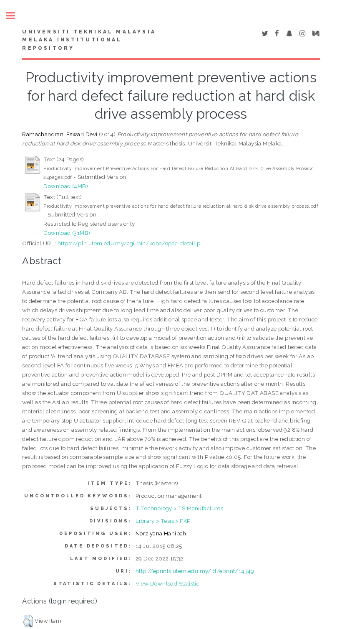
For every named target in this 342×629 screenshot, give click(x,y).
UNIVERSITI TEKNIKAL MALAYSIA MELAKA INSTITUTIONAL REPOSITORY (89, 40)
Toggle (15, 15)
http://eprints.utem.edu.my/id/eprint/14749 (195, 571)
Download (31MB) (66, 232)
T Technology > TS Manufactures (179, 508)
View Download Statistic (167, 583)
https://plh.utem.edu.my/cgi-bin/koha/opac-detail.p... (131, 243)
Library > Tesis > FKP (163, 520)
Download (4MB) (65, 186)
